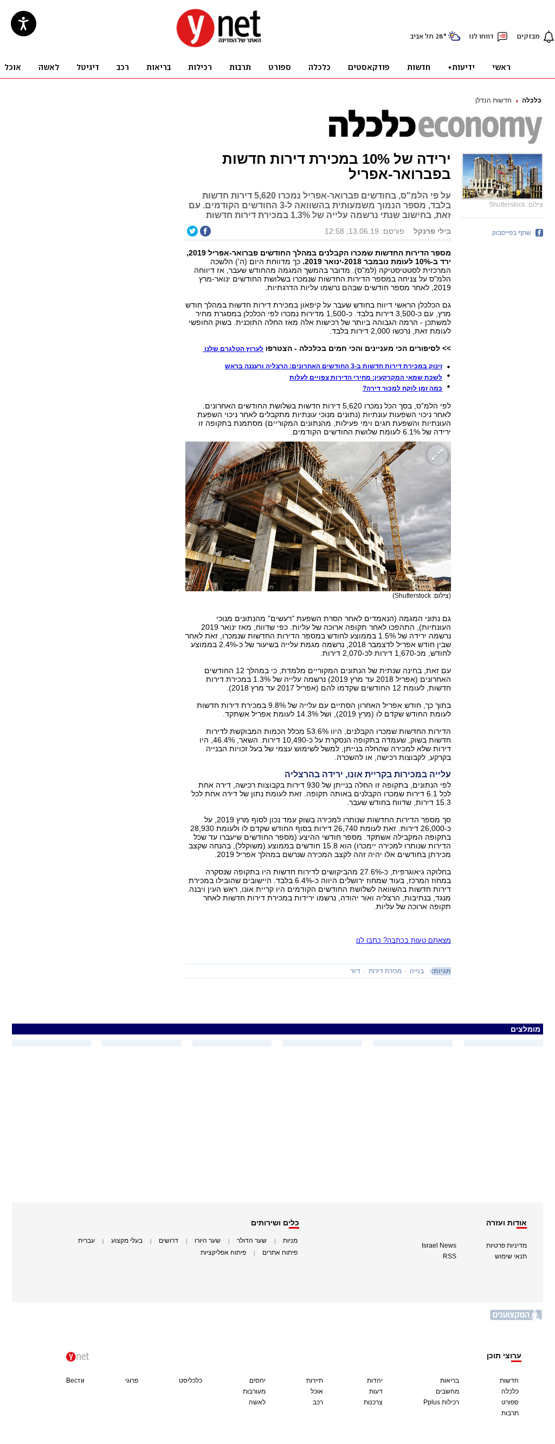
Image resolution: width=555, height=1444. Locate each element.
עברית (86, 1240)
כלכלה (531, 100)
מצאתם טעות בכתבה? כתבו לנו (403, 940)
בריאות (449, 1380)
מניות (290, 1240)
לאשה (257, 1402)
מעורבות (254, 1391)
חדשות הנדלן (493, 100)
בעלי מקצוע (127, 1240)
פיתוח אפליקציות (223, 1252)
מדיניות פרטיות (506, 1245)
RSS (449, 1256)
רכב (318, 1402)
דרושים (168, 1240)
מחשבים (447, 1391)
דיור (355, 971)
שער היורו (208, 1240)
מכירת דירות (385, 971)
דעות (376, 1391)
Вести (75, 1380)
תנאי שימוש (511, 1256)
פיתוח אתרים (280, 1252)
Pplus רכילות (441, 1402)
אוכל (317, 1391)
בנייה (417, 971)
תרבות (510, 1413)
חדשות (509, 1380)
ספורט (510, 1402)
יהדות (375, 1380)
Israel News (439, 1245)
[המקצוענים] (516, 1318)
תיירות (314, 1380)
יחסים (257, 1380)
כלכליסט (190, 1380)
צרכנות (373, 1402)
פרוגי (131, 1380)
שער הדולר (252, 1240)
